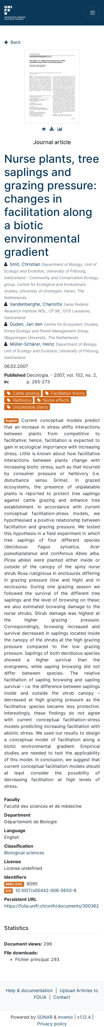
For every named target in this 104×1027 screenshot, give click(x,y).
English (11, 421)
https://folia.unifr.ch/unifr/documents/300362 (51, 906)
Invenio (65, 1017)
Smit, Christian (25, 264)
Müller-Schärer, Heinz (32, 344)
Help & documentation (29, 990)
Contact (61, 997)
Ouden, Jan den (26, 324)
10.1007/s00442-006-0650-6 (46, 890)
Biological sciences (24, 852)
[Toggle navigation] (92, 12)
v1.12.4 (84, 1017)
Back (15, 42)
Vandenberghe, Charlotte (36, 304)
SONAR (44, 1017)
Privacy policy (52, 1023)
